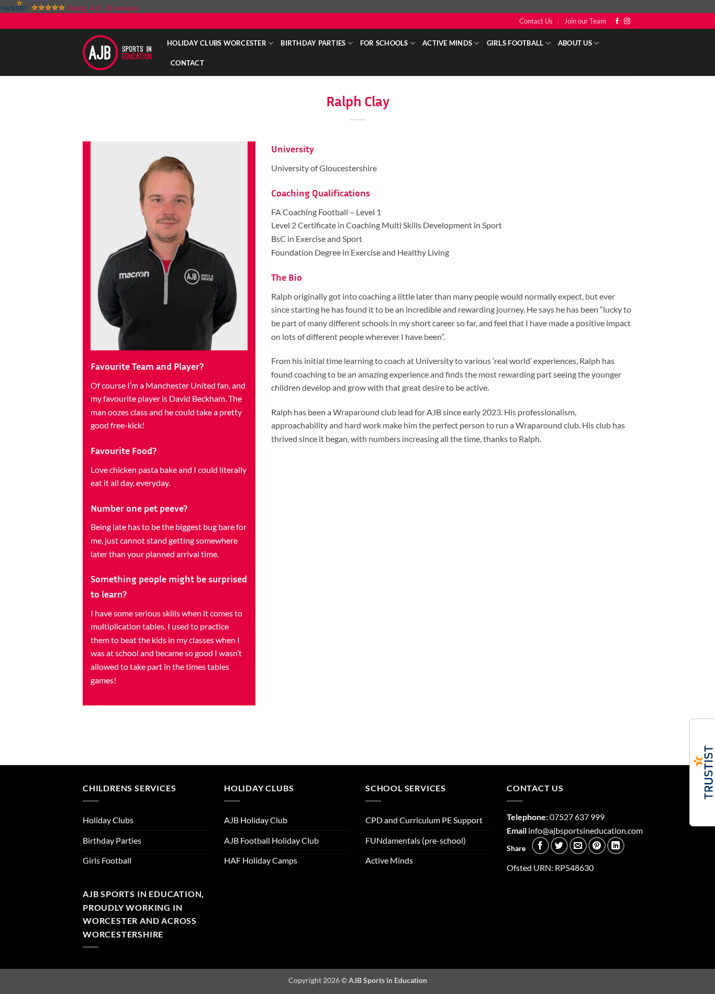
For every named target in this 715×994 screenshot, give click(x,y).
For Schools (384, 43)
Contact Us (536, 21)
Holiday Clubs (108, 820)
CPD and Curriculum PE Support (424, 820)
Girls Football (515, 43)
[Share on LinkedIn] (615, 845)
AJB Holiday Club (255, 820)
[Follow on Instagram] (627, 21)
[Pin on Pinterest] (597, 845)
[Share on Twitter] (559, 845)
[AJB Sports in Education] (117, 52)
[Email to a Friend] (578, 845)
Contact (187, 63)
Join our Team (585, 21)
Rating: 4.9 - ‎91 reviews (103, 8)
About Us (575, 43)
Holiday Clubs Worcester (216, 43)
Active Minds (447, 43)
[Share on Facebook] (540, 845)
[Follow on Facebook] (617, 21)
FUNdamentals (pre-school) (415, 840)
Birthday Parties (313, 43)
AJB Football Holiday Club (271, 840)
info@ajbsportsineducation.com (585, 830)
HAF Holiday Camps (260, 860)
